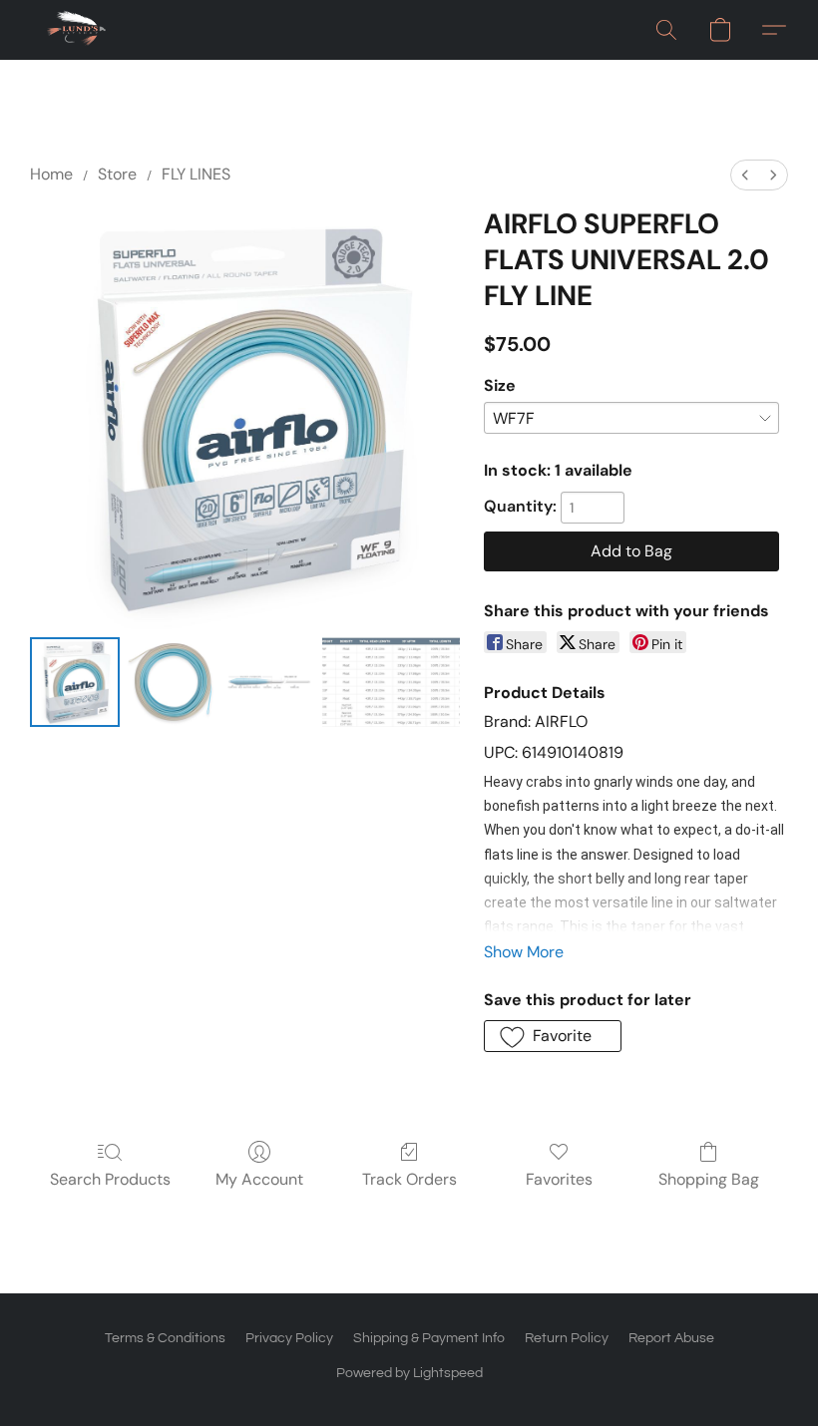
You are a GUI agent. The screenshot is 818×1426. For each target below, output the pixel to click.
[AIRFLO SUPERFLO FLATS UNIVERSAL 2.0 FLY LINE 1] (172, 682)
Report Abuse (671, 1338)
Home (51, 174)
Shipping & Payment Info (429, 1338)
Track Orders (409, 1179)
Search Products (110, 1179)
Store (117, 174)
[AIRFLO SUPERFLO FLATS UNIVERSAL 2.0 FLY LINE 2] (269, 682)
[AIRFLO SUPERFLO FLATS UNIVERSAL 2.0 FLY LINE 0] (75, 682)
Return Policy (567, 1338)
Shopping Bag (708, 1179)
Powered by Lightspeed (409, 1373)
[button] (77, 30)
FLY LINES (196, 174)
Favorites (559, 1179)
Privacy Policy (289, 1338)
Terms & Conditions (165, 1338)
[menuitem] (745, 175)
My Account (259, 1179)
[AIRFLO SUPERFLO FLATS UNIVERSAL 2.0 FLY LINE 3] (391, 682)
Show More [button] (524, 951)
